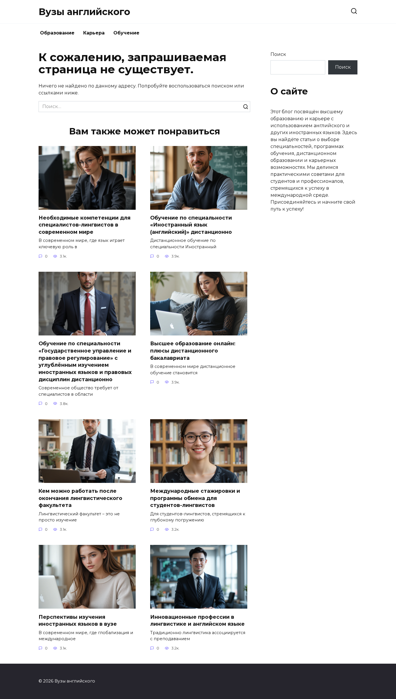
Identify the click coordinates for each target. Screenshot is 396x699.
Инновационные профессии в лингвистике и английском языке (197, 620)
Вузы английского (84, 11)
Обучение (126, 33)
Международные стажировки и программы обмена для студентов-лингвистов (195, 498)
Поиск (278, 54)
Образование (57, 33)
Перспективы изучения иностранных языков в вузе (78, 620)
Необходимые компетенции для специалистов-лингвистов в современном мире (84, 225)
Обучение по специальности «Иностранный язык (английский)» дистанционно (191, 225)
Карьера (94, 33)
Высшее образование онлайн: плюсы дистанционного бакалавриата (192, 350)
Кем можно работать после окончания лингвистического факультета (80, 498)
